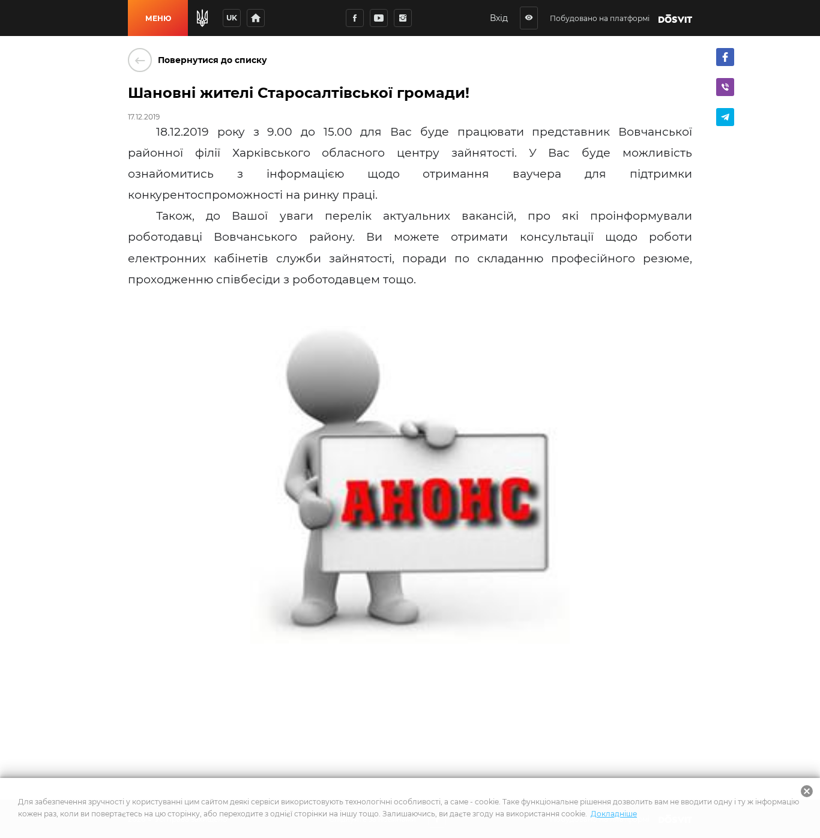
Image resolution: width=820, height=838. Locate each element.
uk (231, 17)
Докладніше (614, 813)
